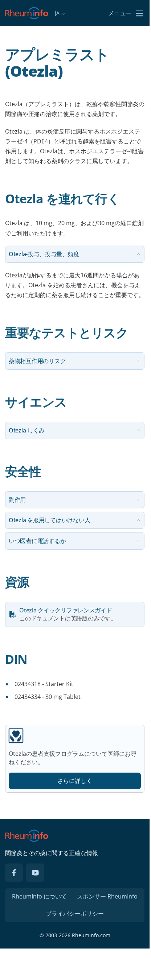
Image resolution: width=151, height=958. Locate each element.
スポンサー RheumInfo (107, 896)
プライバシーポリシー (75, 913)
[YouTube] (35, 872)
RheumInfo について (39, 896)
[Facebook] (14, 872)
